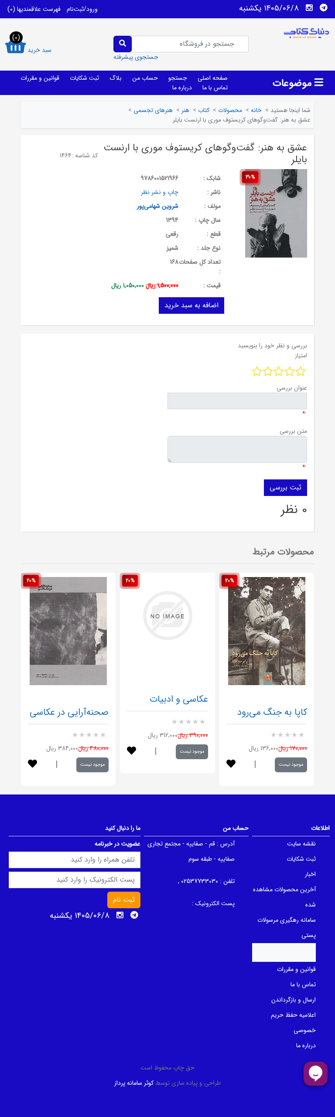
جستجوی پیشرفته (135, 57)
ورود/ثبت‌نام (82, 9)
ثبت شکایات (84, 78)
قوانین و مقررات (40, 78)
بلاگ (115, 78)
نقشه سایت (301, 844)
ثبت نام (124, 899)
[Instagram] (309, 8)
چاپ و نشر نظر (159, 192)
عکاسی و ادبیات (179, 699)
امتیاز (301, 355)
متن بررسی (293, 431)
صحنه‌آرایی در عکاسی (69, 712)
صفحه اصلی (213, 78)
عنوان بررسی (292, 388)
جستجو (177, 78)
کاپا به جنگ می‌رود (272, 712)
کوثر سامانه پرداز (134, 1083)
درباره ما (182, 87)
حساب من (145, 78)
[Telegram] (324, 8)
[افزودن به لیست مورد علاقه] (32, 764)
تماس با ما (215, 87)
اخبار (310, 874)
